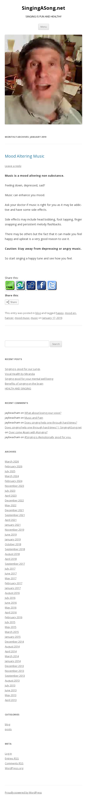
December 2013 (14, 666)
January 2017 (13, 588)
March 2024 (12, 476)
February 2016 (13, 617)
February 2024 (13, 481)
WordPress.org (14, 768)
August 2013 (12, 680)
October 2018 (13, 544)
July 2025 (10, 471)
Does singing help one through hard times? (50, 422)
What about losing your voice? (42, 413)
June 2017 (11, 573)
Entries (12, 758)
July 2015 (10, 622)
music (34, 318)
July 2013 (10, 685)
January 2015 (13, 637)
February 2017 (13, 583)
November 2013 (14, 671)
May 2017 (10, 578)
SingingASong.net (43, 8)
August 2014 (12, 646)
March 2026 (12, 461)
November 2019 (14, 529)
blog (38, 313)
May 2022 (10, 505)
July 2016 (10, 598)
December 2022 (14, 500)
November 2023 (14, 486)
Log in (8, 753)
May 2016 (10, 607)
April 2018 (11, 559)
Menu (43, 26)
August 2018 (12, 554)
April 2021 (11, 520)
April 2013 (11, 700)
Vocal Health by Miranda (20, 374)
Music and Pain (33, 417)
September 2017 (15, 564)
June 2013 (11, 690)
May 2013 (10, 695)
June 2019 (11, 534)
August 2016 (12, 593)
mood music (22, 318)
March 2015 (12, 632)
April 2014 (11, 651)
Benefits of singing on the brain (24, 383)
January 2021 (13, 525)
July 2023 (10, 490)
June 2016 (11, 602)
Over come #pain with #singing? (28, 432)
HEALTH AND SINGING (18, 388)
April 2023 (11, 495)
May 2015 (10, 627)
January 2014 (13, 661)
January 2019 (13, 539)
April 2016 (11, 612)
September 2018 (15, 549)
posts (8, 729)
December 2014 (14, 641)
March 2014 (12, 656)
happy (60, 313)
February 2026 (13, 466)
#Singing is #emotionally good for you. (47, 437)
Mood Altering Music (24, 156)
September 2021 (15, 515)
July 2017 (10, 568)
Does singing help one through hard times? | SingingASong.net (43, 427)
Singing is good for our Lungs (22, 369)
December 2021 (14, 510)
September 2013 (15, 675)
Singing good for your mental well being (29, 379)
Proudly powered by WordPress (23, 792)
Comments (14, 763)
